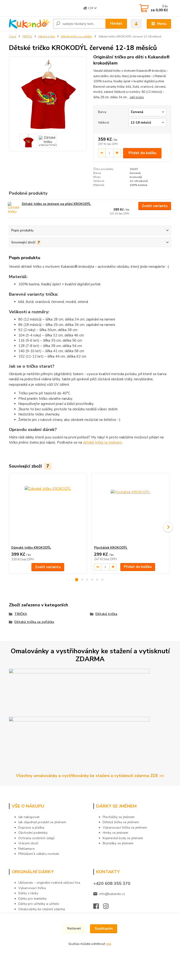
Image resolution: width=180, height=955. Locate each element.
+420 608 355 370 (111, 883)
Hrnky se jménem (115, 832)
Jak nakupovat (28, 817)
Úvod (12, 36)
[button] (76, 579)
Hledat (116, 23)
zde (108, 944)
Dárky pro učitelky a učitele (38, 904)
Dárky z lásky (28, 893)
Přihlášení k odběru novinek (38, 854)
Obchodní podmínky (33, 832)
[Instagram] (108, 907)
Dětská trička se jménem (121, 822)
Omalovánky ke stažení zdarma (41, 909)
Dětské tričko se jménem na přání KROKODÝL (56, 204)
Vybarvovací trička (32, 888)
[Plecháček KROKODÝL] (130, 509)
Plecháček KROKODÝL (111, 548)
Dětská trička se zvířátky (76, 36)
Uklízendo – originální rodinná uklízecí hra (49, 882)
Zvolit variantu (155, 206)
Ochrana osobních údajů (36, 838)
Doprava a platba (31, 827)
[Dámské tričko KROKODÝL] (47, 509)
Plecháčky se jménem (119, 817)
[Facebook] (98, 907)
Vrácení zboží (28, 843)
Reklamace (26, 848)
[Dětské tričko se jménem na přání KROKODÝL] (14, 208)
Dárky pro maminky (32, 898)
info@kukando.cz (112, 894)
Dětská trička (46, 36)
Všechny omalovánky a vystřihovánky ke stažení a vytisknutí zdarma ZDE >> (90, 775)
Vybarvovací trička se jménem (125, 827)
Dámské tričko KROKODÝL (31, 548)
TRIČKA (27, 36)
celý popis (137, 97)
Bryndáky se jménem (118, 843)
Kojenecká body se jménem (123, 838)
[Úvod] (29, 24)
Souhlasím (104, 928)
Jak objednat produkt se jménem (42, 822)
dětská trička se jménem (102, 442)
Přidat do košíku (142, 153)
